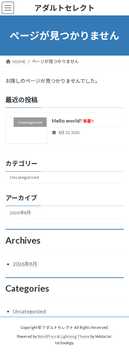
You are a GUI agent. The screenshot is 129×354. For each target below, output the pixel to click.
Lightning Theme (75, 336)
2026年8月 (20, 212)
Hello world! (73, 121)
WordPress (47, 336)
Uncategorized (24, 177)
